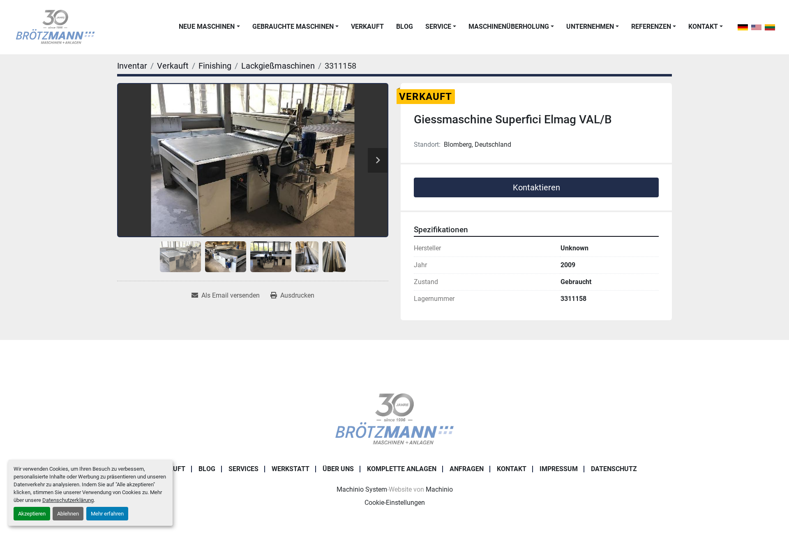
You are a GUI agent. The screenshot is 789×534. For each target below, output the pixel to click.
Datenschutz (614, 469)
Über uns (338, 469)
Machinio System (362, 489)
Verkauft (367, 26)
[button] (209, 27)
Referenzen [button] (651, 26)
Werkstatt (290, 469)
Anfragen (467, 469)
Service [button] (438, 26)
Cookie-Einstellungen (395, 502)
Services (243, 469)
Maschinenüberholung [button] (508, 26)
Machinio (439, 489)
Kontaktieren (536, 187)
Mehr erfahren (107, 514)
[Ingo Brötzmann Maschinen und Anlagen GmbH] (394, 419)
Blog (404, 26)
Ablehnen (68, 514)
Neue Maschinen (207, 26)
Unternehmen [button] (590, 26)
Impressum (559, 469)
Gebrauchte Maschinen (293, 26)
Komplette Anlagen (401, 469)
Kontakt (703, 26)
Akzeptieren (32, 514)
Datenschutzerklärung (68, 500)
